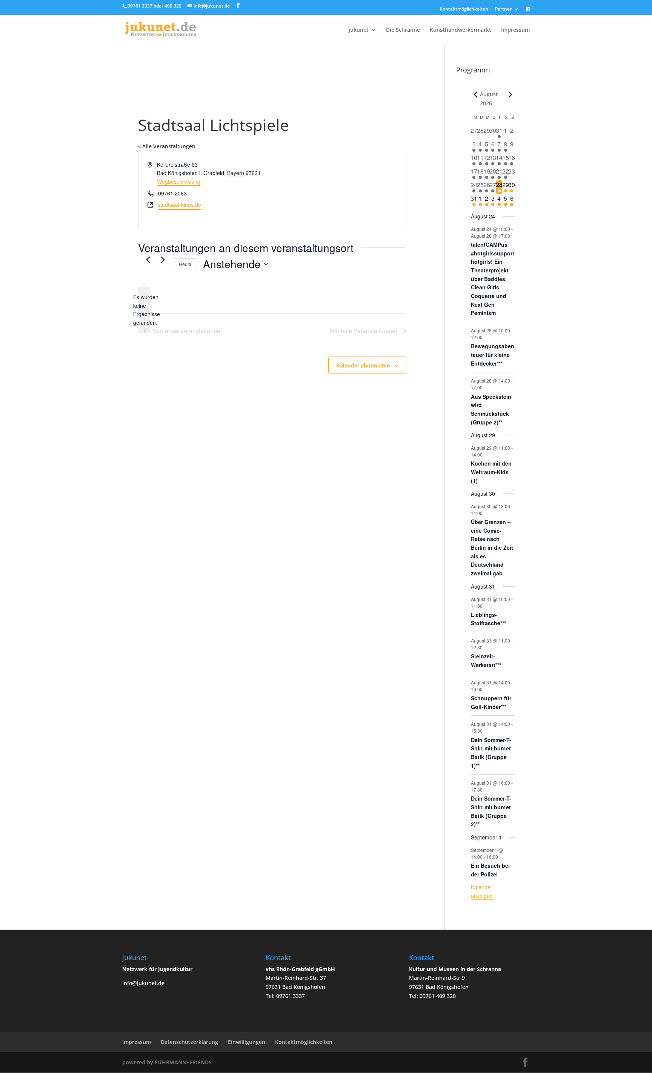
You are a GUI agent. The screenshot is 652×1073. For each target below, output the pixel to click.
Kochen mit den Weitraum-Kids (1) (491, 472)
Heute (185, 264)
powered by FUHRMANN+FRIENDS (167, 1062)
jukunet (359, 30)
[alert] (144, 310)
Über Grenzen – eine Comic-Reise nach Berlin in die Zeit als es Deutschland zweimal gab (492, 547)
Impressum (515, 30)
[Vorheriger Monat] (475, 94)
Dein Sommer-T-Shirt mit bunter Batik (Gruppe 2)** (491, 811)
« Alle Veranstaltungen (166, 146)
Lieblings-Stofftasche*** (488, 619)
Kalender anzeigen (482, 891)
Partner (503, 9)
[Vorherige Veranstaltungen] (147, 259)
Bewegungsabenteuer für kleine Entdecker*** (492, 354)
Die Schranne (403, 30)
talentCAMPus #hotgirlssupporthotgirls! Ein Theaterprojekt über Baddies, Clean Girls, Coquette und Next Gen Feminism (492, 279)
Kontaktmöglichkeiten (464, 9)
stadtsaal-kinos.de (179, 204)
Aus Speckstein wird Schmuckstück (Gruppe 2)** (491, 409)
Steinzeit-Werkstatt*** (486, 660)
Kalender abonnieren (363, 365)
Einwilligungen (246, 1041)
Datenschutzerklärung (189, 1041)
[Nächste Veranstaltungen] (162, 259)
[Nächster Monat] (510, 94)
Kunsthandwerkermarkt (460, 30)
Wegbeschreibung (178, 181)
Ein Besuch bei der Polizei (490, 870)
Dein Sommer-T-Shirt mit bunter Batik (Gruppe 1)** (491, 752)
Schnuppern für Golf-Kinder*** (491, 702)
